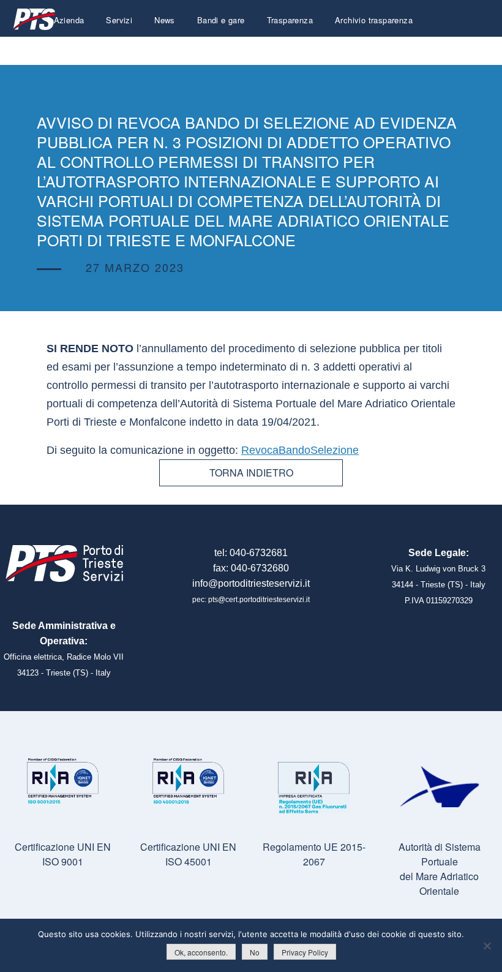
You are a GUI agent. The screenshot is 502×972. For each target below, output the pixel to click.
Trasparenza (290, 20)
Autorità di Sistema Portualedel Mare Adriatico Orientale (440, 869)
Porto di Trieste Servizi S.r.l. (33, 19)
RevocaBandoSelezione (300, 450)
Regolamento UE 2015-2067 (314, 854)
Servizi (119, 20)
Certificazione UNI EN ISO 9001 (63, 854)
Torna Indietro (251, 472)
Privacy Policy (305, 952)
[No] (487, 946)
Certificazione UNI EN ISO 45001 (188, 854)
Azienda (69, 20)
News (164, 20)
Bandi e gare (221, 20)
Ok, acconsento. (201, 952)
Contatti (398, 49)
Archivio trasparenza (374, 20)
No (255, 952)
